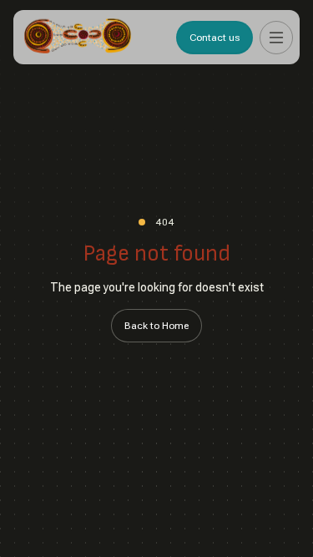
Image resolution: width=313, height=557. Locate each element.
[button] (276, 37)
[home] (77, 37)
